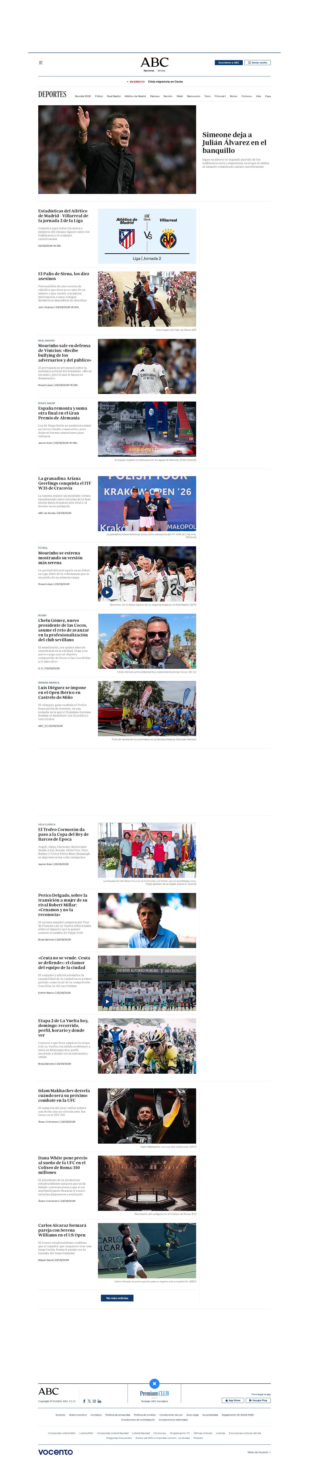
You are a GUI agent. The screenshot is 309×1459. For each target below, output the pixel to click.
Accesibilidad (210, 1414)
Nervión (168, 96)
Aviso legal (192, 1414)
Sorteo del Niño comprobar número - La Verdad (163, 1437)
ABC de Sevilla (47, 513)
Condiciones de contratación (138, 1419)
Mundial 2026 (83, 96)
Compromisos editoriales (173, 1419)
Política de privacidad (118, 1414)
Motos (233, 96)
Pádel (180, 96)
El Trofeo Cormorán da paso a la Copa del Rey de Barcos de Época (63, 834)
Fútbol (99, 96)
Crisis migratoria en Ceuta (165, 81)
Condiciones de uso (171, 1414)
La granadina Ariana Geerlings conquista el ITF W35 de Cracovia (64, 483)
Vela (258, 96)
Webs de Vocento (258, 1452)
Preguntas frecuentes (119, 1437)
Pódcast (198, 1437)
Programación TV (180, 1433)
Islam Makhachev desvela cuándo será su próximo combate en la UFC (64, 1095)
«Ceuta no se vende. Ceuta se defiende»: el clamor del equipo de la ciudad (64, 962)
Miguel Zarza (45, 1259)
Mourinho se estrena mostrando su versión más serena (60, 557)
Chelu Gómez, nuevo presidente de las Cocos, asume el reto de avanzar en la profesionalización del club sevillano (63, 630)
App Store (234, 1400)
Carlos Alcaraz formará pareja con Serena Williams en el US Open (62, 1230)
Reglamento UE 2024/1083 (238, 1414)
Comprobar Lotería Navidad (112, 1433)
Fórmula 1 (220, 96)
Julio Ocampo (46, 307)
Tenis (208, 96)
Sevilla (161, 70)
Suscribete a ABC (228, 62)
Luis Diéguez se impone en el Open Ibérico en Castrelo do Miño (62, 692)
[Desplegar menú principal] (40, 62)
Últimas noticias (203, 1433)
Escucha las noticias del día (245, 1433)
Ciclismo (247, 96)
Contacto (96, 1414)
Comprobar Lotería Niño (62, 1433)
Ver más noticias (117, 1298)
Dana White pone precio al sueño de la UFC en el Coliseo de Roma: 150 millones (62, 1165)
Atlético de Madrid (135, 96)
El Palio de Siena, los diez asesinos (63, 276)
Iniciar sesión (259, 62)
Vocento (60, 1414)
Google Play (260, 1400)
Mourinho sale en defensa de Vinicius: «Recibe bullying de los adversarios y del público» (64, 353)
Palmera (154, 96)
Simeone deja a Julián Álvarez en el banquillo (234, 142)
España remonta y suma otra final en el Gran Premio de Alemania (62, 413)
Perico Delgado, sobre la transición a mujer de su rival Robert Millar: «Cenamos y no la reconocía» (62, 905)
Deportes (52, 94)
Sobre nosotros (78, 1414)
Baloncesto (193, 96)
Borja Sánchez (46, 939)
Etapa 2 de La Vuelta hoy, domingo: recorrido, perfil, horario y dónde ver (63, 1028)
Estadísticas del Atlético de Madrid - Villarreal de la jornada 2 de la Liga (63, 215)
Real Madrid (113, 96)
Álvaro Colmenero (49, 1121)
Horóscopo (160, 1433)
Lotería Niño (86, 1433)
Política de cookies (145, 1414)
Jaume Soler (45, 442)
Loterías (220, 1433)
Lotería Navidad (141, 1433)
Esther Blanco (46, 992)
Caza (268, 96)
